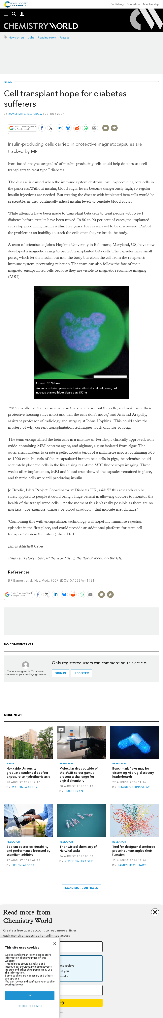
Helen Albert (23, 865)
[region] (30, 978)
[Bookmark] (114, 128)
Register (82, 673)
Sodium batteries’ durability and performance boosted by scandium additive (28, 851)
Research (66, 763)
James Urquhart (132, 865)
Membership (151, 4)
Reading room (47, 37)
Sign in (60, 673)
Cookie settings (29, 1006)
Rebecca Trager (79, 861)
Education (133, 4)
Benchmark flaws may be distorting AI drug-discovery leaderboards (133, 772)
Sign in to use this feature (136, 118)
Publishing (117, 4)
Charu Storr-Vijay (134, 787)
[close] (154, 118)
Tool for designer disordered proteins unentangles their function (133, 851)
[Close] (54, 943)
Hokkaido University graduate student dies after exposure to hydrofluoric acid (28, 772)
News (8, 82)
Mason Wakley (25, 787)
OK (30, 995)
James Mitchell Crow (25, 113)
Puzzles (64, 37)
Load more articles (81, 888)
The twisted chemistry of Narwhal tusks (78, 849)
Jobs (31, 37)
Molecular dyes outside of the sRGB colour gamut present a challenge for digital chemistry (78, 774)
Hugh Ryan (74, 791)
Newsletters (16, 37)
